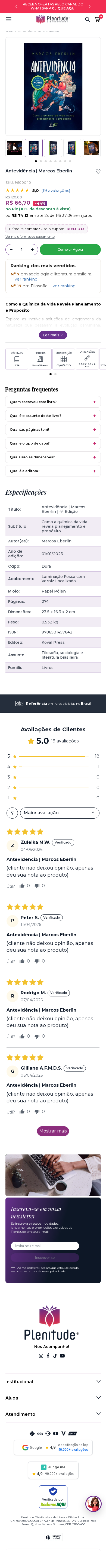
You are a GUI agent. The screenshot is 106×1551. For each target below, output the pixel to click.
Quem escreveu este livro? (33, 402)
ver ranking (26, 279)
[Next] (90, 6)
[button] (20, 19)
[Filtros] (12, 812)
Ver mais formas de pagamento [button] (30, 236)
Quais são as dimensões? (32, 457)
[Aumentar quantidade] (32, 249)
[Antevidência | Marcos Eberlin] (53, 148)
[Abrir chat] (93, 1504)
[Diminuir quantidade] (11, 249)
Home (9, 31)
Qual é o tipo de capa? (29, 443)
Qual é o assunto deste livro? (35, 416)
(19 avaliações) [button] (55, 190)
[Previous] (16, 6)
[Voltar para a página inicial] (53, 19)
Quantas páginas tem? (29, 429)
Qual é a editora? (24, 471)
